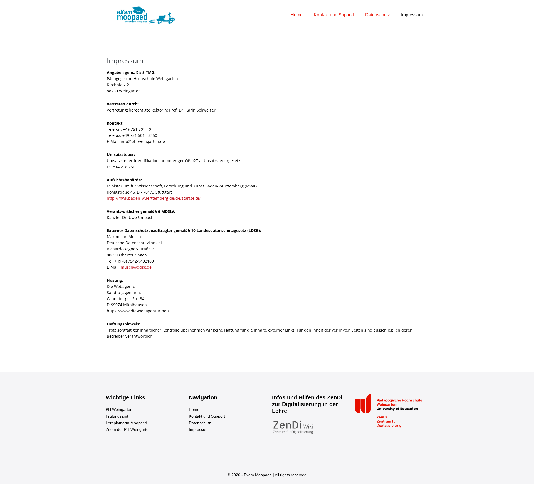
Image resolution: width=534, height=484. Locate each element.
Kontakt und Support (334, 15)
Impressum (412, 15)
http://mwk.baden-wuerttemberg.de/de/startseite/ (154, 198)
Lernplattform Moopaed (126, 423)
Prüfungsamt (117, 416)
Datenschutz (377, 15)
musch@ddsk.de (136, 267)
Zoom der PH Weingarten (128, 429)
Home (297, 15)
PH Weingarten (119, 409)
